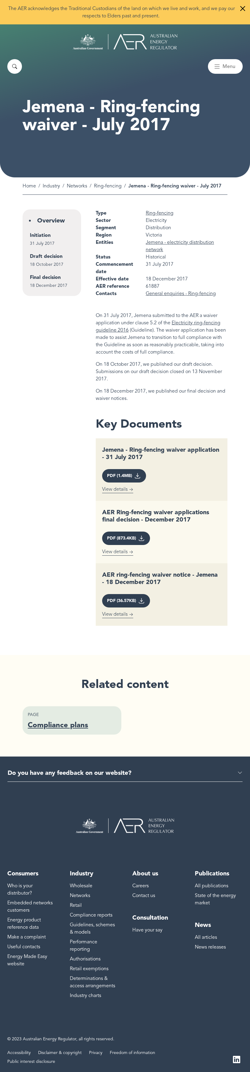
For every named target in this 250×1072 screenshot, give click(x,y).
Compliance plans (58, 724)
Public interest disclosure (31, 1061)
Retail (76, 905)
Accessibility (19, 1052)
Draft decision (46, 256)
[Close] (242, 8)
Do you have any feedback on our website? (69, 772)
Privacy (95, 1052)
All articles (206, 937)
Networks (77, 186)
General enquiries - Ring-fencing (181, 293)
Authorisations (85, 959)
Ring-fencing (108, 186)
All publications (211, 886)
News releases (210, 947)
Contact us (143, 895)
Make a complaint (26, 937)
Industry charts (85, 995)
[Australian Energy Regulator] (125, 41)
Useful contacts (23, 947)
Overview (51, 220)
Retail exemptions (89, 969)
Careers (140, 886)
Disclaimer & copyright (60, 1052)
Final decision (45, 277)
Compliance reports (91, 915)
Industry (51, 186)
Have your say (147, 930)
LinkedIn (236, 1059)
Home (29, 186)
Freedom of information (132, 1052)
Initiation (40, 235)
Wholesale (81, 886)
